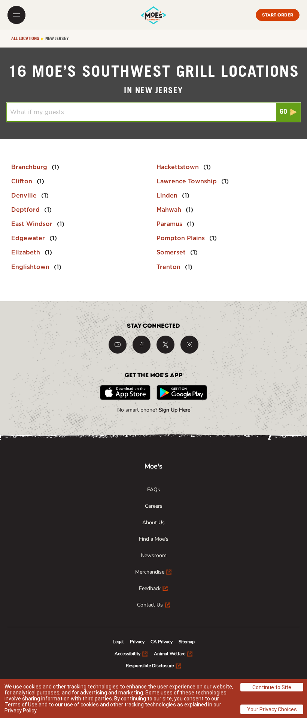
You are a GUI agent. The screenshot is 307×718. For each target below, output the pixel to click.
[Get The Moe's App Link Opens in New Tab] (125, 392)
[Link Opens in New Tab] (118, 345)
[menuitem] (153, 490)
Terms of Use (20, 705)
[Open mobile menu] (16, 15)
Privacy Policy (20, 711)
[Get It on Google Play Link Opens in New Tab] (181, 392)
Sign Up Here (174, 409)
